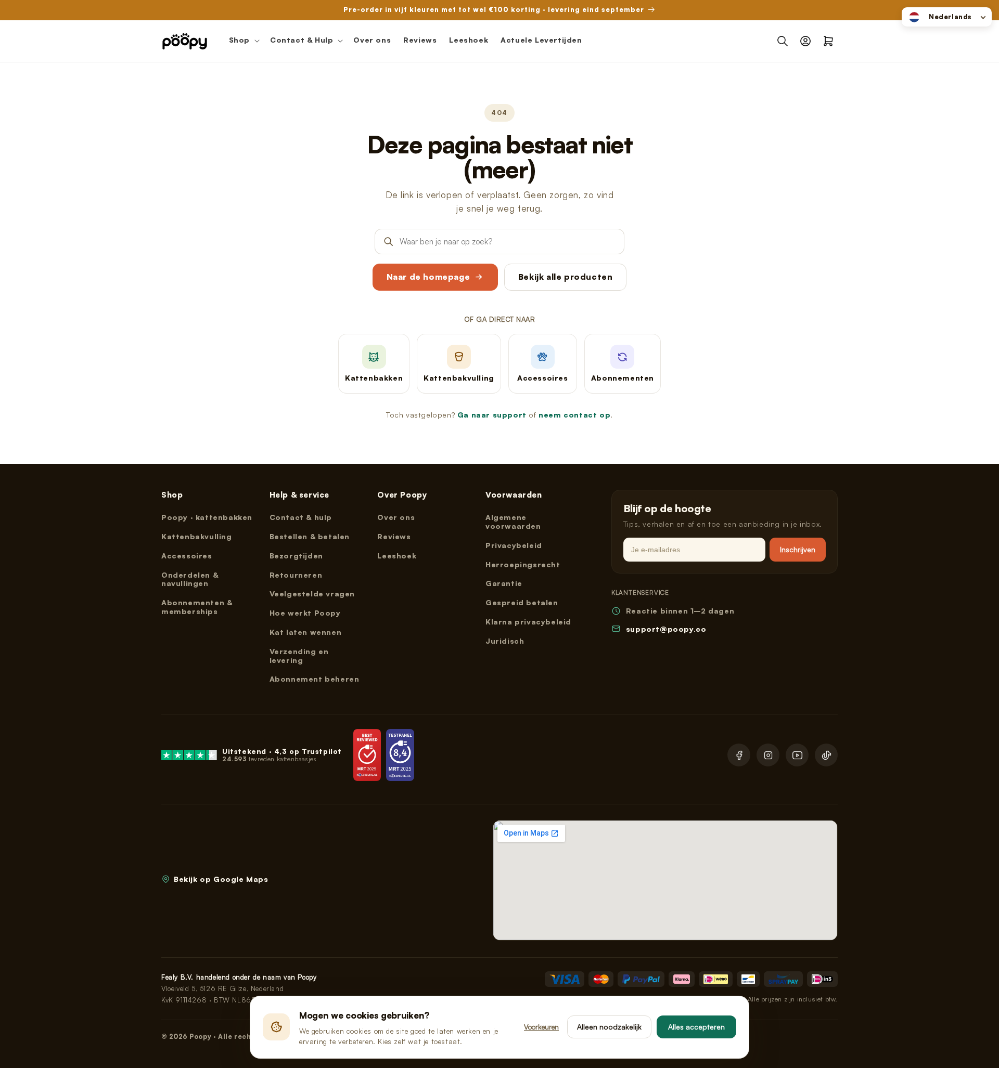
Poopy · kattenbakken (206, 517)
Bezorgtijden (296, 555)
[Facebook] (738, 755)
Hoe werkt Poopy (305, 612)
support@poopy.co (666, 628)
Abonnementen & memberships (196, 607)
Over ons (396, 517)
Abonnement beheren (315, 678)
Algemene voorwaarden (513, 521)
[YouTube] (797, 755)
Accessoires (186, 555)
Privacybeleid (513, 545)
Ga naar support (492, 414)
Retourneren (296, 574)
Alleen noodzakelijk (609, 1026)
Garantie (503, 583)
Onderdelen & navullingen (189, 579)
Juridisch (504, 640)
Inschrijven (797, 549)
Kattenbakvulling (196, 536)
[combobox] (947, 17)
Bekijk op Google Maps (221, 879)
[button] (243, 41)
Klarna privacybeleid (528, 621)
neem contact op (574, 414)
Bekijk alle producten (565, 276)
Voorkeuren (541, 1026)
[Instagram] (768, 755)
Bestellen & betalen (310, 536)
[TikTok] (826, 755)
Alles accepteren (696, 1026)
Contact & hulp (301, 517)
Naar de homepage (428, 276)
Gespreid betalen (521, 602)
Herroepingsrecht (522, 564)
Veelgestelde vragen (312, 593)
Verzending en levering (299, 656)
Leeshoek (396, 555)
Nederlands (950, 16)
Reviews (394, 536)
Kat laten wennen (306, 632)
